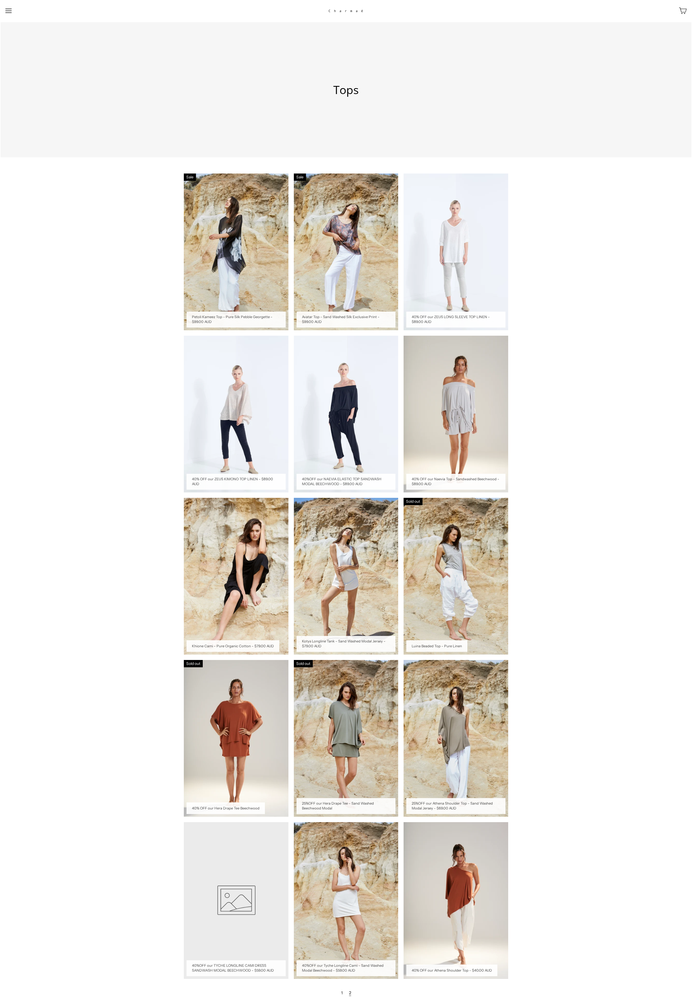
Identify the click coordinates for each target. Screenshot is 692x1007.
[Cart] (683, 10)
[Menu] (8, 10)
